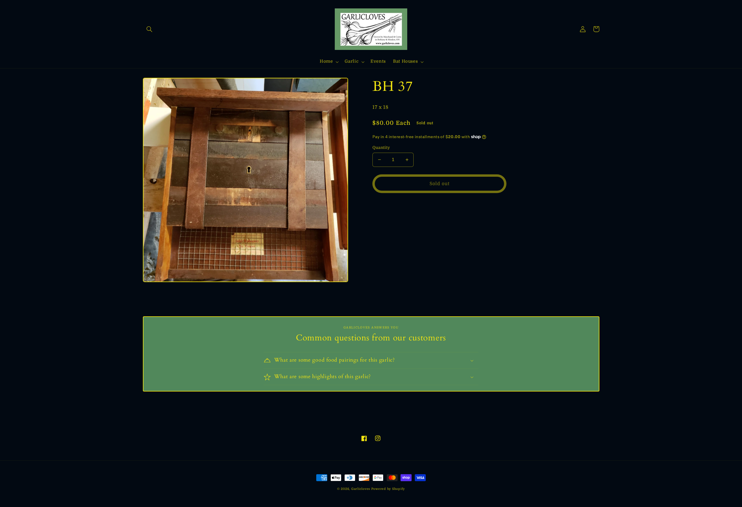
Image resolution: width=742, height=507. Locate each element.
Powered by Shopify (388, 489)
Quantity (381, 147)
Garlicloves (360, 489)
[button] (149, 29)
